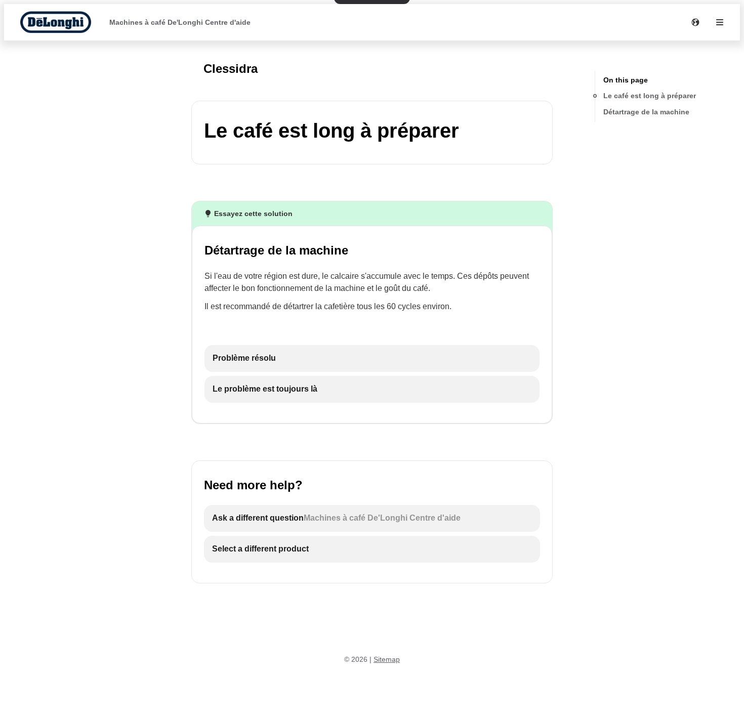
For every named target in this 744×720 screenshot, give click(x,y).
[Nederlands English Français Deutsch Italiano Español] (695, 22)
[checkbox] (372, 358)
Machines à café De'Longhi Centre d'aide (180, 22)
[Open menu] (720, 22)
